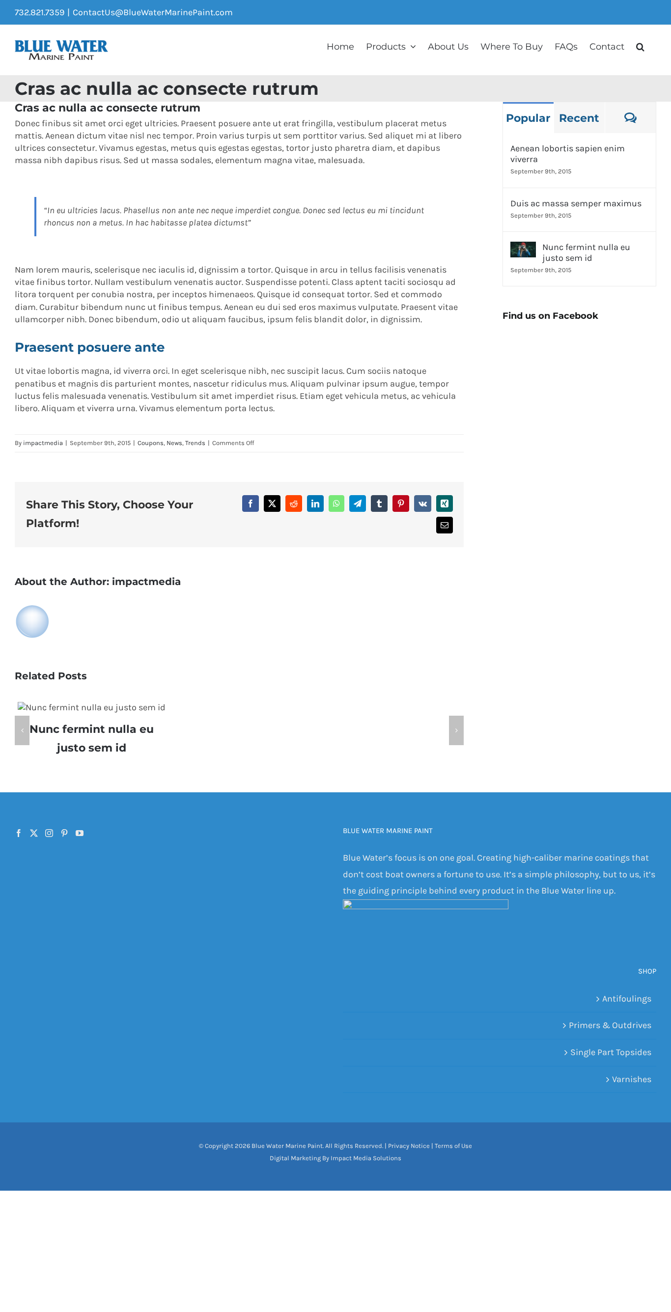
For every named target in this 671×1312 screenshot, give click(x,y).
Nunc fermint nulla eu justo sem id (586, 252)
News (174, 443)
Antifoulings (626, 998)
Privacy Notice (409, 1145)
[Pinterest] (64, 833)
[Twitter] (34, 833)
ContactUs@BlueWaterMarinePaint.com (153, 12)
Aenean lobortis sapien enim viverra (567, 154)
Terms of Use (453, 1145)
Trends (195, 443)
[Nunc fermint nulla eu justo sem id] (523, 249)
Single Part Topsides (610, 1052)
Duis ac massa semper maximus (576, 203)
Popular (528, 118)
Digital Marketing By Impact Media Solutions (335, 1158)
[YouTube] (80, 833)
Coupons (151, 443)
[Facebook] (19, 833)
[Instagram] (49, 833)
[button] (640, 45)
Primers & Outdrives (610, 1025)
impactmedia (43, 443)
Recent (579, 118)
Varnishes (631, 1079)
